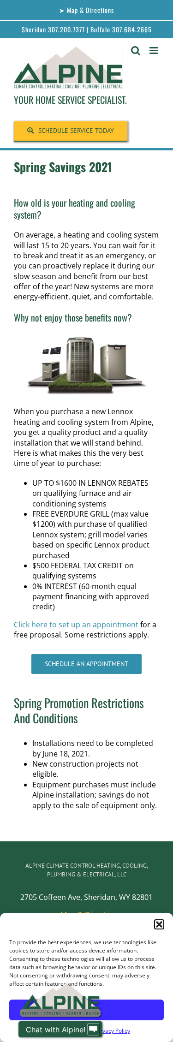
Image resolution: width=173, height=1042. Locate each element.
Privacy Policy (112, 1031)
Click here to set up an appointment (76, 624)
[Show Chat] (93, 1029)
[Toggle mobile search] (135, 50)
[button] (159, 924)
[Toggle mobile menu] (154, 50)
